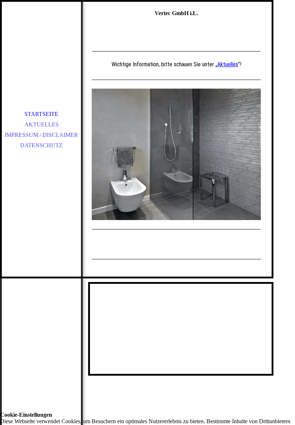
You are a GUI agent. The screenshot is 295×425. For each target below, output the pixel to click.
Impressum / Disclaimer (41, 135)
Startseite (41, 114)
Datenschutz (41, 145)
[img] (41, 50)
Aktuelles (41, 124)
